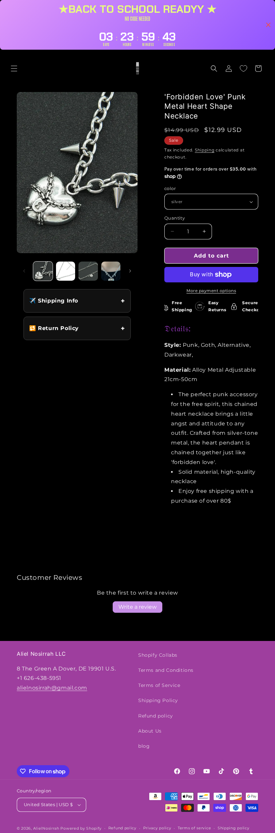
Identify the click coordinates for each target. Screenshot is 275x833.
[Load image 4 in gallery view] (111, 271)
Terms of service (194, 828)
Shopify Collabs (157, 655)
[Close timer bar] (268, 25)
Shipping (205, 149)
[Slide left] (24, 271)
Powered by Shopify (81, 828)
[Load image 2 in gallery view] (65, 271)
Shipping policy (234, 828)
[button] (14, 68)
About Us (150, 731)
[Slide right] (130, 271)
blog (144, 746)
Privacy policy (157, 828)
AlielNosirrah (46, 828)
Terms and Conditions (166, 670)
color (170, 188)
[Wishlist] (243, 68)
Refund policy (155, 716)
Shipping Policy (158, 700)
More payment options (211, 290)
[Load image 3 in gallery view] (88, 271)
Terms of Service (159, 685)
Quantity (174, 218)
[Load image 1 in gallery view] (43, 271)
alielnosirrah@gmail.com (52, 688)
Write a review (137, 607)
